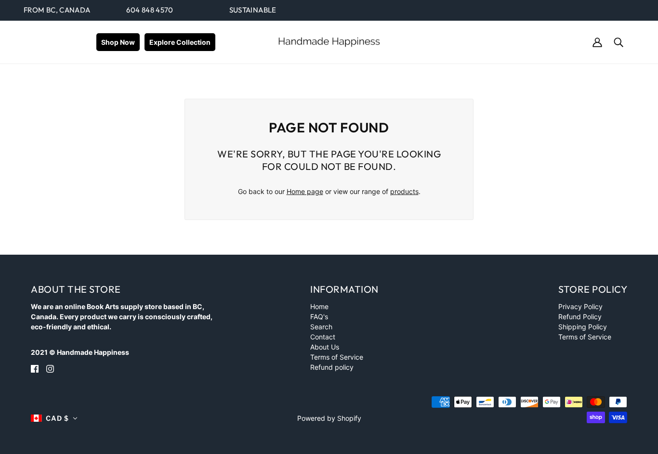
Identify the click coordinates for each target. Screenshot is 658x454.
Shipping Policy (582, 327)
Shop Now (118, 42)
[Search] (618, 42)
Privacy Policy (580, 306)
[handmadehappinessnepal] (329, 41)
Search (321, 327)
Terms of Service (336, 357)
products (404, 191)
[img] (34, 368)
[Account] (597, 42)
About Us (324, 347)
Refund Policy (580, 316)
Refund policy (332, 367)
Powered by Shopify (329, 418)
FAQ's (319, 316)
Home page (305, 191)
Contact (322, 337)
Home (319, 306)
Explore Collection (180, 42)
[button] (54, 418)
